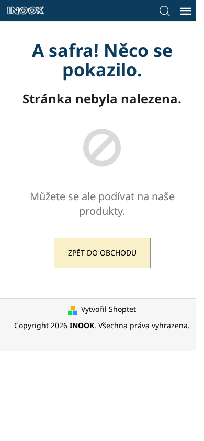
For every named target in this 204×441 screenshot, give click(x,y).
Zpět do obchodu (102, 253)
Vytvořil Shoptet (108, 309)
